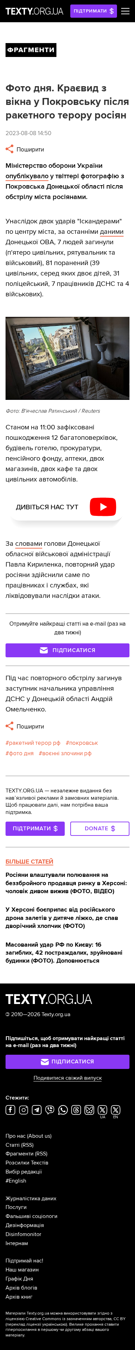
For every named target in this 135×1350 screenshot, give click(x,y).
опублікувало (27, 176)
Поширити (29, 149)
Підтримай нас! (24, 1260)
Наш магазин (22, 1269)
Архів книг (19, 1296)
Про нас (16, 1136)
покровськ (83, 743)
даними (112, 232)
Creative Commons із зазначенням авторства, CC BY (76, 1319)
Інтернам (17, 1243)
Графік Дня (19, 1278)
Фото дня (21, 753)
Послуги (16, 1207)
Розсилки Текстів (27, 1162)
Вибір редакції (24, 1171)
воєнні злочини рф (67, 753)
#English (16, 1180)
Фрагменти (20, 1153)
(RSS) (27, 1145)
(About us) (39, 1136)
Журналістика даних (31, 1198)
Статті (13, 1145)
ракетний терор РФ (35, 743)
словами (28, 544)
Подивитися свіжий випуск (68, 1078)
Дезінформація (25, 1225)
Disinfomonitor (23, 1234)
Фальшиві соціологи (31, 1216)
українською (54, 1324)
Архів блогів (21, 1287)
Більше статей (29, 861)
